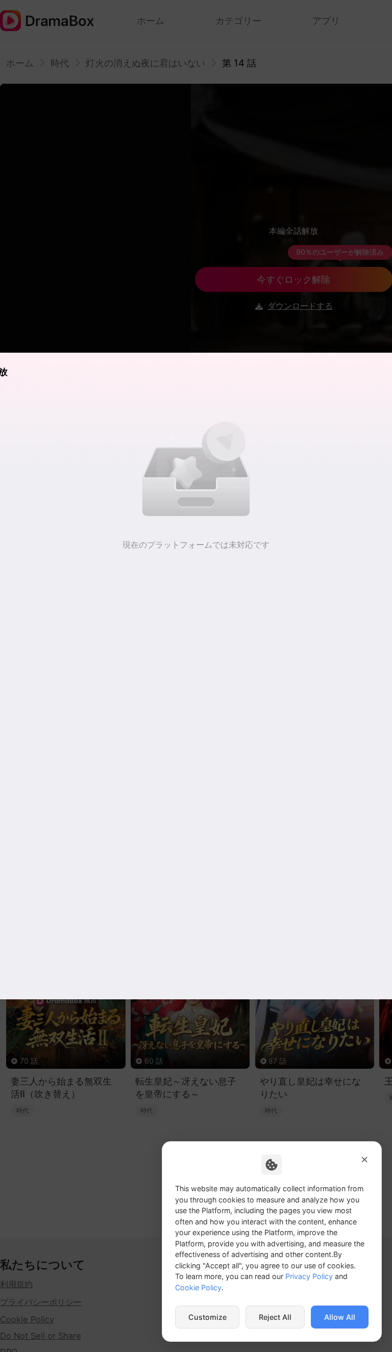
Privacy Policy (309, 1276)
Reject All (275, 1317)
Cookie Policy (198, 1287)
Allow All (339, 1317)
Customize (207, 1317)
